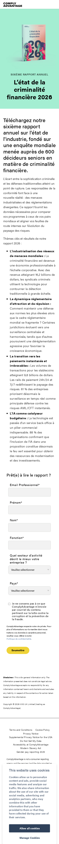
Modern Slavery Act (30, 748)
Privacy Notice (30, 733)
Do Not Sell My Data (30, 740)
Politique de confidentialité (19, 638)
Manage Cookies (30, 838)
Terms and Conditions (20, 729)
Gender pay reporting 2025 (31, 751)
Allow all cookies (30, 828)
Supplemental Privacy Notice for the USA (30, 737)
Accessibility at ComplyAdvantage (30, 744)
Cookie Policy (42, 729)
